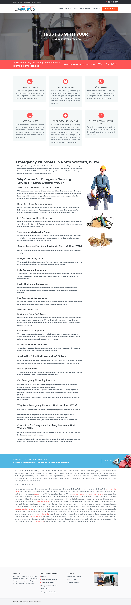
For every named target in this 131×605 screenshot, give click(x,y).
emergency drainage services (81, 494)
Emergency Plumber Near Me (49, 586)
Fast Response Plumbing (48, 582)
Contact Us (96, 8)
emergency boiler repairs (41, 514)
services (36, 494)
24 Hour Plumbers (46, 589)
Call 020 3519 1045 (110, 461)
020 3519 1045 (113, 2)
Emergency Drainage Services (49, 579)
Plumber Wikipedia (36, 516)
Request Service (110, 8)
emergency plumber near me (24, 509)
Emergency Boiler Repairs (82, 8)
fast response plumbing (41, 501)
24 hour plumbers (97, 494)
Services (68, 8)
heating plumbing (38, 521)
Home (61, 8)
